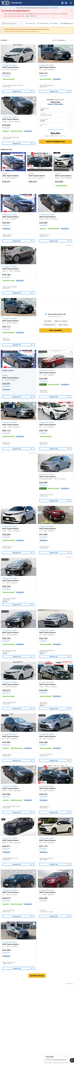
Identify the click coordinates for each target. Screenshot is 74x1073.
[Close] (66, 1057)
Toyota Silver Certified (10, 117)
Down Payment (44, 119)
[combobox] (12, 23)
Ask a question (55, 330)
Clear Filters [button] (54, 23)
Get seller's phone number (46, 911)
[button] (62, 3)
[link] (57, 79)
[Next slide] (70, 170)
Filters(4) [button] (32, 23)
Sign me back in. (31, 16)
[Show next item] (32, 359)
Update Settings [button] (62, 136)
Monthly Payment (44, 108)
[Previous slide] (3, 170)
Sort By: (54, 40)
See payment (6, 76)
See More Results (37, 976)
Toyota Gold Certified (10, 65)
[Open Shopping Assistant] (72, 1060)
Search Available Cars (55, 142)
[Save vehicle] (34, 46)
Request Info (17, 91)
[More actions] (33, 91)
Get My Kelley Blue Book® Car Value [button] (55, 129)
